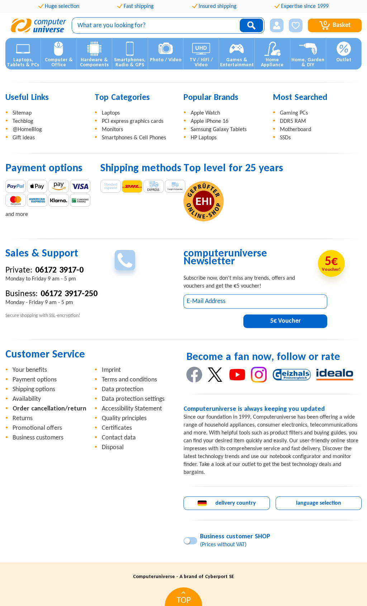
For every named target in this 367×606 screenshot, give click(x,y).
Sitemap (22, 113)
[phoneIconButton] (125, 260)
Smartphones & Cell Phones (134, 138)
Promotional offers (37, 428)
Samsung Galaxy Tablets (219, 130)
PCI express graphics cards (132, 121)
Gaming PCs (294, 113)
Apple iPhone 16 (209, 121)
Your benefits (30, 370)
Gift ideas (24, 138)
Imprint (111, 370)
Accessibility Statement (132, 408)
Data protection (122, 389)
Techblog (23, 121)
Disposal (113, 447)
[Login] (276, 25)
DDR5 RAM (293, 121)
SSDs (285, 138)
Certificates (117, 428)
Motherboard (295, 130)
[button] (276, 25)
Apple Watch (205, 113)
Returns (23, 418)
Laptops (111, 113)
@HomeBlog (27, 130)
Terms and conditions (129, 379)
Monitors (112, 130)
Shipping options (34, 389)
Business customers (38, 437)
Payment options (35, 379)
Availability (27, 399)
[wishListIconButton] (295, 25)
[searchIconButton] (251, 25)
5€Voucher (285, 321)
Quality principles (124, 418)
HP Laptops (203, 138)
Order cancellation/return (49, 408)
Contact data (119, 437)
